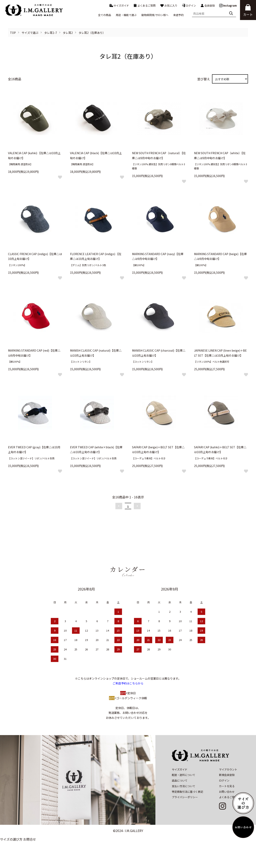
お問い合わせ (227, 792)
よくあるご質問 (146, 5)
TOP (13, 33)
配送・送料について (183, 775)
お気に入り (170, 5)
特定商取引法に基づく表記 (187, 792)
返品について (179, 780)
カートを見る (227, 786)
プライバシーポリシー (185, 797)
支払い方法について (183, 786)
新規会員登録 (227, 775)
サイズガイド (121, 5)
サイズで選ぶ (30, 33)
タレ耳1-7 (50, 33)
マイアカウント (228, 769)
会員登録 (209, 5)
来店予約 (178, 15)
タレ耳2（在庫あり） (92, 33)
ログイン (191, 5)
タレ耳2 (68, 33)
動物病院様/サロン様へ (154, 15)
